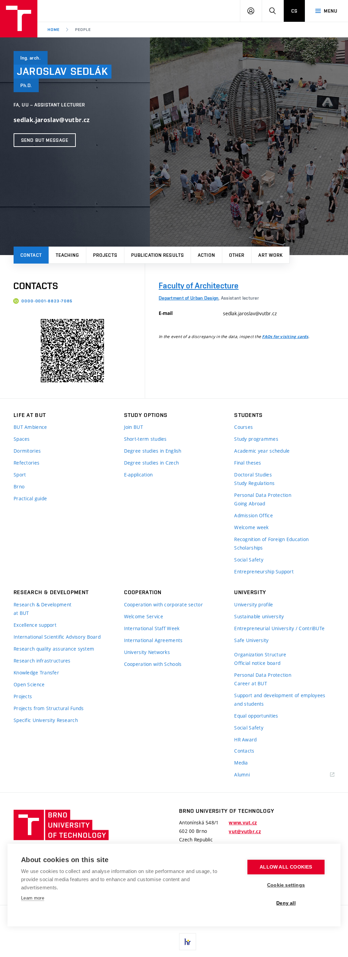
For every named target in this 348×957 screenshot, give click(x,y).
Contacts (244, 751)
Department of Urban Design (189, 298)
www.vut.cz (243, 823)
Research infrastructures (42, 660)
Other (237, 255)
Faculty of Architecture (199, 285)
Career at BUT (250, 683)
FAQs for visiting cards (285, 336)
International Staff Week (152, 628)
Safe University (251, 640)
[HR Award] (187, 941)
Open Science (29, 684)
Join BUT (133, 427)
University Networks (147, 652)
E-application (138, 474)
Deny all (286, 903)
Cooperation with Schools (153, 664)
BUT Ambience (30, 427)
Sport (20, 474)
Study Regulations (254, 483)
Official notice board (257, 663)
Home (53, 29)
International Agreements (153, 640)
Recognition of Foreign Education (271, 539)
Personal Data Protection (262, 495)
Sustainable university (259, 616)
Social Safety (248, 559)
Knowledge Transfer (36, 672)
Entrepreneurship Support (264, 571)
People (83, 29)
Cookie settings (286, 885)
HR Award (245, 739)
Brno (19, 486)
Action (206, 255)
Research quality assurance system (54, 648)
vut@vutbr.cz (245, 831)
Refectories (26, 462)
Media (241, 762)
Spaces (22, 439)
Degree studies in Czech (151, 462)
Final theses (247, 462)
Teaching (67, 255)
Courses (243, 427)
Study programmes (256, 439)
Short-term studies (145, 439)
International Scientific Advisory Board (57, 637)
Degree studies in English (152, 451)
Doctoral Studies (253, 474)
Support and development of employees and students (279, 699)
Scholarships (248, 547)
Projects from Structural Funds (49, 708)
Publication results (157, 255)
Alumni (242, 774)
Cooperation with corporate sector (163, 604)
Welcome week (251, 527)
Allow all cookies (286, 867)
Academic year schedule (262, 451)
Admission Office (253, 515)
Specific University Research (46, 720)
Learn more (32, 898)
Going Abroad (249, 503)
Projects (105, 255)
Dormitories (27, 451)
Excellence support (35, 625)
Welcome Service (143, 616)
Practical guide (30, 498)
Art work (270, 255)
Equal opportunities (256, 715)
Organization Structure (260, 654)
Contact (31, 255)
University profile (253, 604)
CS (294, 11)
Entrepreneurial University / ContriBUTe (279, 628)
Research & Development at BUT (42, 608)
